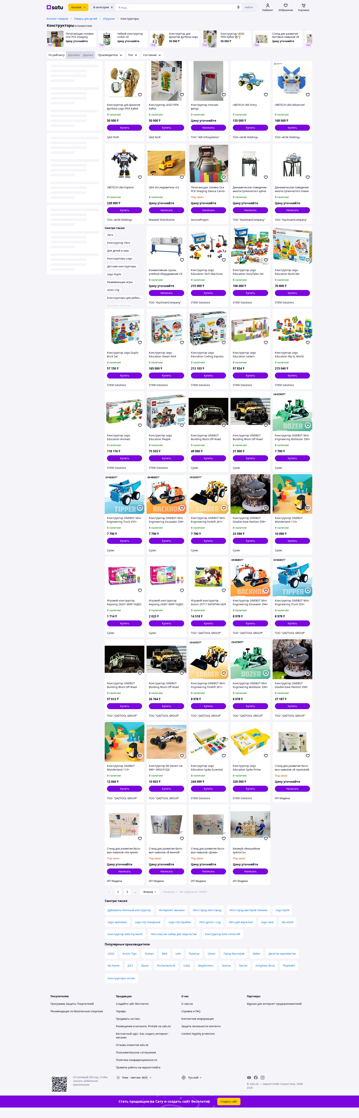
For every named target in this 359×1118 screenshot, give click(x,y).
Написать (208, 127)
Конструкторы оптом (121, 978)
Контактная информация (197, 1018)
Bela (164, 953)
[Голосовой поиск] (238, 7)
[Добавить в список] (140, 95)
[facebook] (256, 1077)
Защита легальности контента (201, 1026)
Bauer (145, 965)
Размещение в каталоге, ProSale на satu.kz (143, 1026)
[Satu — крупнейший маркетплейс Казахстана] (55, 7)
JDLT (130, 965)
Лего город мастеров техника (248, 910)
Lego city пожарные (147, 922)
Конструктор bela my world (125, 934)
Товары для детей (85, 18)
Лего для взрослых (241, 922)
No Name (113, 965)
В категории (101, 7)
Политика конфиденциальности (136, 1060)
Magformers (206, 965)
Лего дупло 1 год (209, 922)
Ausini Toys (130, 953)
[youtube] (249, 1077)
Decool (243, 965)
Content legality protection (198, 1033)
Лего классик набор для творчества (174, 934)
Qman (211, 953)
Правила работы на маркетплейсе (138, 1067)
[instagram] (262, 1077)
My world (287, 922)
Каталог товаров (57, 18)
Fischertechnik (166, 965)
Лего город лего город (207, 910)
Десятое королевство (282, 953)
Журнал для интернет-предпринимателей (274, 1003)
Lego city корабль (180, 922)
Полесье (194, 953)
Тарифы (121, 1011)
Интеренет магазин (172, 910)
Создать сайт (228, 1101)
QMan (256, 953)
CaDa (186, 965)
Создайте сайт (125, 1003)
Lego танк (267, 922)
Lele (178, 953)
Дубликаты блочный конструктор (129, 910)
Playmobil (289, 965)
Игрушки (109, 18)
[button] (124, 128)
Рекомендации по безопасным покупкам (76, 1011)
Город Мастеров (234, 953)
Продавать (123, 1018)
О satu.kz (187, 1003)
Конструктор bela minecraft (222, 934)
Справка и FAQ (190, 1011)
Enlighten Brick (265, 965)
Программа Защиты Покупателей (72, 1003)
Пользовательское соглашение (136, 1052)
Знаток (226, 965)
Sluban (149, 953)
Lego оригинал (117, 922)
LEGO (111, 953)
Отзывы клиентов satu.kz (132, 1045)
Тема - (131, 1077)
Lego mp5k (282, 910)
